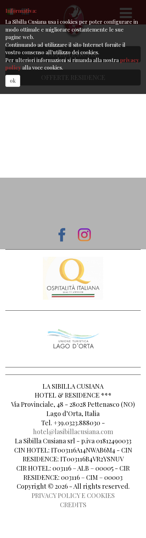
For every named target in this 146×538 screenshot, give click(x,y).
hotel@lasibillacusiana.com (73, 431)
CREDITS (73, 504)
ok (13, 80)
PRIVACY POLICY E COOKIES (73, 495)
